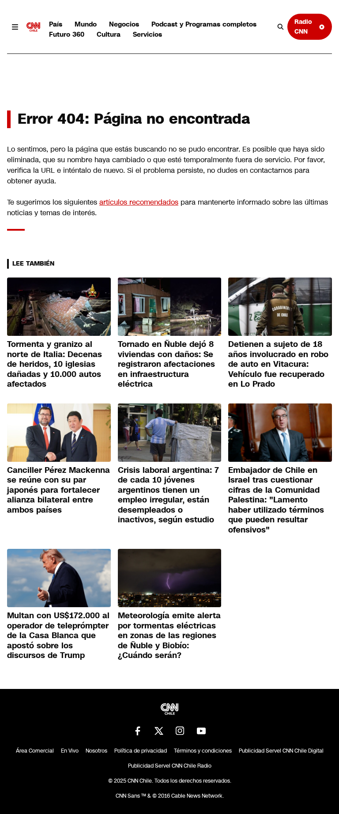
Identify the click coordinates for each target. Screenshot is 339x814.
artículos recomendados (138, 202)
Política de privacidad (140, 750)
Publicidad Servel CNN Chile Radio (169, 765)
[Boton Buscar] (280, 27)
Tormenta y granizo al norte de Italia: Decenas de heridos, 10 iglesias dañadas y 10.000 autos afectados (54, 364)
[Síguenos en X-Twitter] (159, 731)
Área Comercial (35, 750)
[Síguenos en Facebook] (138, 731)
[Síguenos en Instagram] (180, 731)
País (55, 24)
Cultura (109, 34)
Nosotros (96, 750)
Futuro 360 (66, 34)
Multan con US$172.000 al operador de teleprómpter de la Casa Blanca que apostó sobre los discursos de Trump (58, 635)
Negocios (124, 24)
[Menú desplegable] (15, 27)
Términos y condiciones (203, 750)
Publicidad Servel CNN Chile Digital (281, 750)
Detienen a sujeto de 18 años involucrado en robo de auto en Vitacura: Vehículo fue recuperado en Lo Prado (278, 364)
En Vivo (70, 750)
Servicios (147, 34)
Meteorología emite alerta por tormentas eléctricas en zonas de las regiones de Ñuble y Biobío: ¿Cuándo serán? (169, 635)
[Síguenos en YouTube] (201, 731)
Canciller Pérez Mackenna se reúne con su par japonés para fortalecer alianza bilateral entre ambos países (58, 490)
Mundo (86, 24)
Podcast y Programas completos (203, 24)
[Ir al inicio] (33, 27)
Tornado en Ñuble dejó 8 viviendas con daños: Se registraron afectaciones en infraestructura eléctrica (166, 364)
